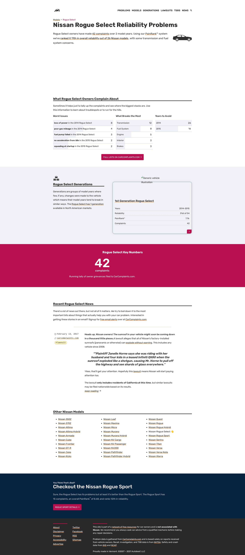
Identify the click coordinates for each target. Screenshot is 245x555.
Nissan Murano (111, 431)
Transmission (123, 123)
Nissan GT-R (64, 448)
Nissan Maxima (111, 423)
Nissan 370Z (64, 423)
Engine (120, 134)
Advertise (58, 544)
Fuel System (123, 129)
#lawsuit (61, 343)
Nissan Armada (66, 435)
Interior (120, 140)
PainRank (150, 33)
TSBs (177, 10)
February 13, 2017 (68, 334)
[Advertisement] (122, 69)
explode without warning (139, 342)
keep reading (93, 391)
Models (136, 10)
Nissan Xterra (156, 456)
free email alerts (108, 319)
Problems (124, 10)
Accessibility (59, 539)
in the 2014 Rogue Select (73, 123)
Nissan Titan (155, 444)
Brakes (120, 146)
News (185, 10)
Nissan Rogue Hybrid (160, 427)
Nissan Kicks (64, 456)
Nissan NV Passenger (114, 444)
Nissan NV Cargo (112, 439)
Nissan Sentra (156, 439)
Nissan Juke (64, 452)
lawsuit (137, 371)
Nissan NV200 (111, 448)
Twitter (76, 527)
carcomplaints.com (68, 338)
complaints (102, 264)
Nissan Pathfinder (113, 452)
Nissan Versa (155, 448)
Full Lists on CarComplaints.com (121, 157)
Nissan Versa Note (158, 452)
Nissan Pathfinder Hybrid (116, 456)
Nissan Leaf (109, 419)
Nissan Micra (110, 427)
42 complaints (100, 33)
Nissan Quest (156, 419)
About (56, 527)
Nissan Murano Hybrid (115, 435)
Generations (151, 10)
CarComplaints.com (124, 276)
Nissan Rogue (156, 423)
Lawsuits (167, 10)
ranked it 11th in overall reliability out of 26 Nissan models (94, 38)
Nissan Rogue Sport (159, 435)
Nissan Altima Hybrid (69, 431)
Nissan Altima (65, 427)
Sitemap (76, 539)
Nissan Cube (64, 439)
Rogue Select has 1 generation (88, 204)
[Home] (57, 10)
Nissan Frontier (66, 444)
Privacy (57, 535)
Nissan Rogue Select (159, 431)
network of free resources (124, 527)
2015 (158, 129)
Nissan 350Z (64, 419)
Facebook (77, 531)
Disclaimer (58, 531)
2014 (158, 123)
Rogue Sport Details (66, 507)
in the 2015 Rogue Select (78, 140)
